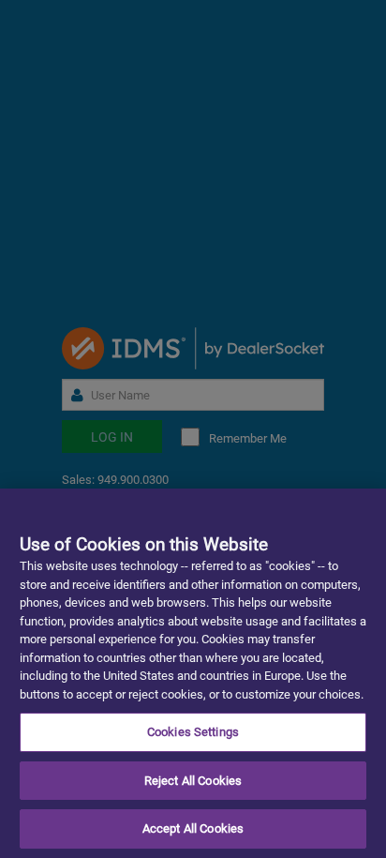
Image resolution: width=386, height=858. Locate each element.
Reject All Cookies (193, 781)
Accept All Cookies (193, 828)
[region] (193, 673)
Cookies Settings (193, 732)
